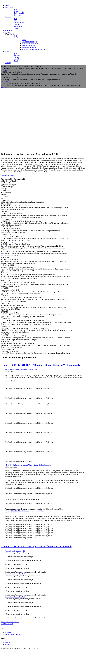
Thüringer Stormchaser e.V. (10, 622)
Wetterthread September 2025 (15, 597)
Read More (4, 70)
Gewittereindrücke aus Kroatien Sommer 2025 (21, 369)
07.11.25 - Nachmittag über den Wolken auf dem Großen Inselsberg (28, 465)
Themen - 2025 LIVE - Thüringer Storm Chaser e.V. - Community (37, 546)
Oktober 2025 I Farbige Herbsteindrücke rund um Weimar (24, 511)
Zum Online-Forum (7, 175)
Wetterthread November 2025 (15, 574)
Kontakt (8, 643)
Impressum (8, 632)
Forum (7, 644)
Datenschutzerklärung (12, 634)
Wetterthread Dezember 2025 (15, 551)
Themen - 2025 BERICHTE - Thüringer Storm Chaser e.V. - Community (40, 365)
